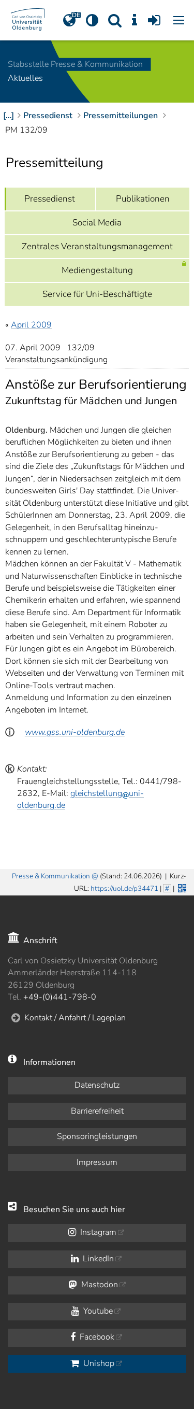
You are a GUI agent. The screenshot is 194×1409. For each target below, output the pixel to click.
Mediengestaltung (97, 270)
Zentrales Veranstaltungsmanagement (97, 246)
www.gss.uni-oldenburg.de (75, 732)
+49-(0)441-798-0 (59, 997)
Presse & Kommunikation (51, 876)
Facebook (96, 1337)
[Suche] (114, 20)
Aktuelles (25, 78)
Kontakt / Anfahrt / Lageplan (75, 1017)
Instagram (97, 1232)
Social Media (97, 223)
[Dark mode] (92, 20)
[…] (8, 115)
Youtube (97, 1311)
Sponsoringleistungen (97, 1136)
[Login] (154, 20)
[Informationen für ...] (134, 20)
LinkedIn (97, 1258)
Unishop (97, 1363)
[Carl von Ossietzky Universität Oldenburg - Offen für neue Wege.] (27, 20)
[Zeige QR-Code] (181, 887)
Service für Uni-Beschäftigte (97, 294)
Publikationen (143, 199)
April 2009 (31, 325)
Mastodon (98, 1284)
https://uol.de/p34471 (124, 888)
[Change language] (69, 20)
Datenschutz (97, 1085)
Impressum (97, 1162)
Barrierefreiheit (97, 1111)
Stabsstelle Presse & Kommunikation (75, 64)
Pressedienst (49, 199)
